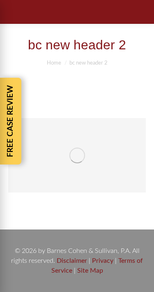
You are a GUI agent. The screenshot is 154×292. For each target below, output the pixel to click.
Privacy (102, 260)
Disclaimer (72, 260)
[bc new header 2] (77, 155)
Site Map (90, 270)
